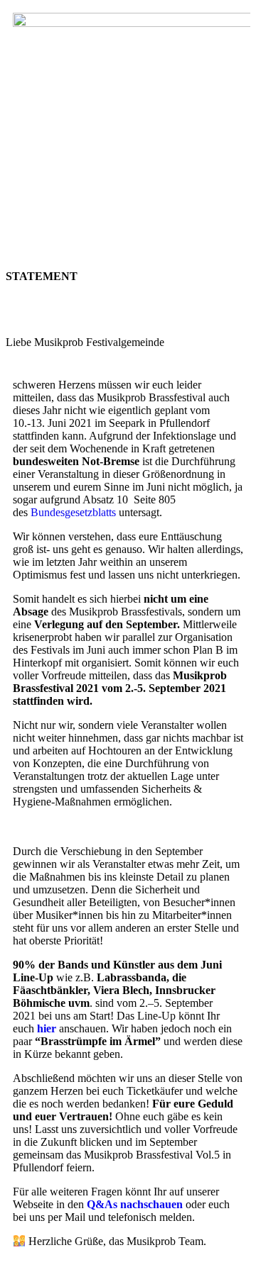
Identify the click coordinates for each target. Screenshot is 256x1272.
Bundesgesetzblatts (73, 512)
